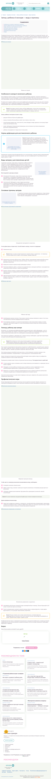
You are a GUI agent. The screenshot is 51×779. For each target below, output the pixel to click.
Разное (38, 8)
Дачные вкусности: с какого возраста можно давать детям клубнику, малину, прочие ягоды (12, 719)
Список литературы (7, 662)
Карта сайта (7, 745)
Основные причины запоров (10, 28)
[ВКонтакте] (23, 651)
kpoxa (10, 3)
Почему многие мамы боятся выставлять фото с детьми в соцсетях (37, 690)
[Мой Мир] (26, 651)
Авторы (7, 750)
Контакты (7, 746)
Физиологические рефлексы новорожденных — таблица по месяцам (37, 705)
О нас (6, 748)
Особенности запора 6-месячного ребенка (14, 24)
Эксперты (7, 751)
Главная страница (9, 744)
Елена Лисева (25, 640)
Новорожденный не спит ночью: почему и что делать (8, 202)
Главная (4, 14)
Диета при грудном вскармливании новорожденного (42, 172)
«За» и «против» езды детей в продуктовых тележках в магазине (36, 677)
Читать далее (9, 740)
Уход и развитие (18, 8)
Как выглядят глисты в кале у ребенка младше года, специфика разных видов (14, 147)
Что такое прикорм (10, 733)
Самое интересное (31, 660)
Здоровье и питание (8, 8)
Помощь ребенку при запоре (10, 29)
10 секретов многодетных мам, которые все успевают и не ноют (11, 690)
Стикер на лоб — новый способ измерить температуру (35, 663)
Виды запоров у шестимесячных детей (13, 26)
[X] (28, 651)
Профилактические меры (10, 30)
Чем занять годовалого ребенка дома (12, 677)
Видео (5, 31)
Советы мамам (29, 8)
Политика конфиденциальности (12, 749)
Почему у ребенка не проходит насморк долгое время (12, 705)
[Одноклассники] (24, 651)
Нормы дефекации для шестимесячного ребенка (15, 25)
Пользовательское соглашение (7, 776)
